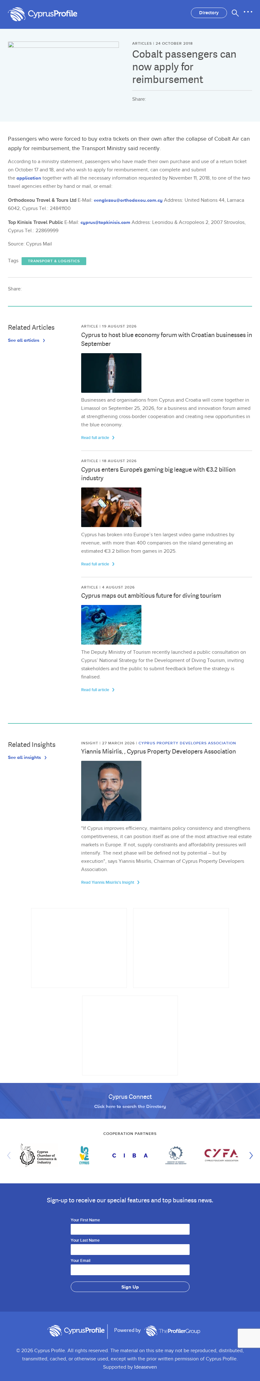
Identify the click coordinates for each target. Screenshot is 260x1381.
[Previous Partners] (10, 1155)
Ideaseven (145, 1367)
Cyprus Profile (49, 14)
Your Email (80, 1261)
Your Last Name (85, 1240)
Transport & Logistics (54, 261)
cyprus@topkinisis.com (105, 222)
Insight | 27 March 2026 (108, 743)
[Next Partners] (249, 1155)
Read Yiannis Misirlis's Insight (108, 882)
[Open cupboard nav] (248, 12)
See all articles (24, 340)
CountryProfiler (172, 1331)
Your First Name (85, 1220)
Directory (209, 13)
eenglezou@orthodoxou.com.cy (128, 200)
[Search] (235, 13)
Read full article (95, 437)
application (28, 178)
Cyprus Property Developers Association (187, 743)
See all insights (25, 757)
